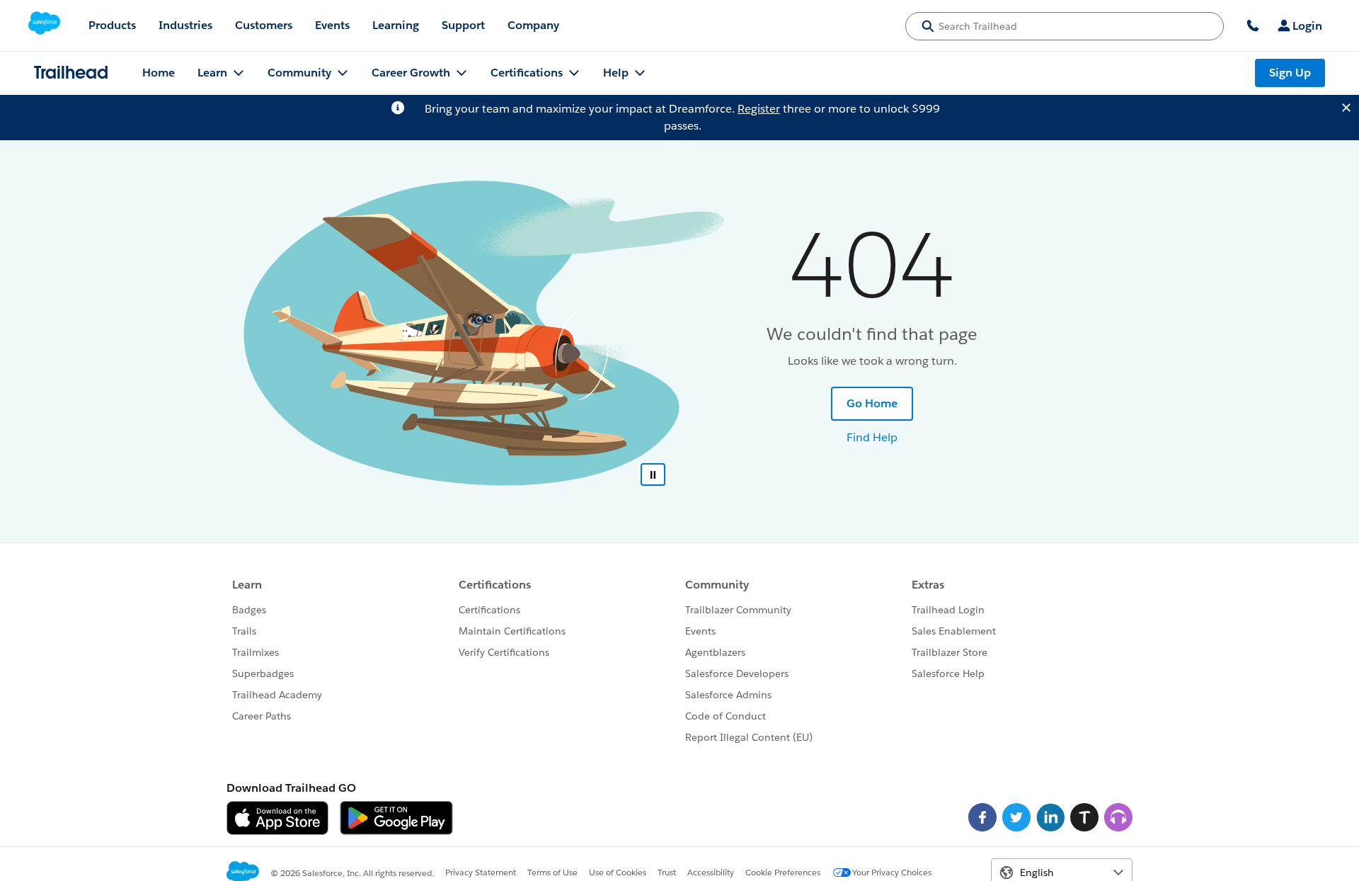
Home (158, 72)
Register (759, 108)
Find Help (872, 437)
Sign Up (1290, 72)
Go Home (872, 403)
